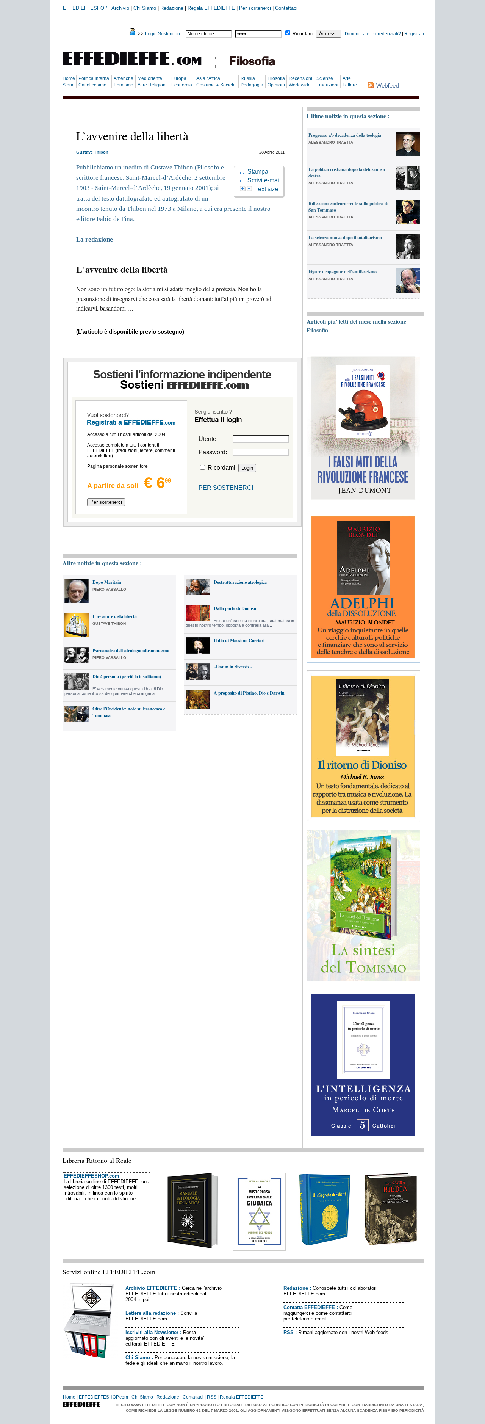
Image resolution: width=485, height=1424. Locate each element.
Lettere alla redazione (150, 1313)
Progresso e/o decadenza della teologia (344, 135)
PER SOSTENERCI (226, 488)
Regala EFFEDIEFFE (211, 8)
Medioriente (150, 78)
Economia (181, 85)
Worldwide (300, 85)
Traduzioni (327, 85)
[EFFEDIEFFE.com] (138, 66)
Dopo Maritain (106, 582)
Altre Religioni (152, 85)
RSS (288, 1332)
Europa (178, 78)
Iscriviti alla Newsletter (151, 1332)
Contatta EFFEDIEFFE (309, 1307)
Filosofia (276, 78)
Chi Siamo (144, 8)
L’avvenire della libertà (114, 616)
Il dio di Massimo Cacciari (239, 640)
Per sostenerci (255, 8)
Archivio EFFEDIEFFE (151, 1288)
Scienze (324, 78)
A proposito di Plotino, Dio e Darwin (249, 693)
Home (69, 78)
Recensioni (300, 78)
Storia (69, 85)
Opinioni (276, 85)
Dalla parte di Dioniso (235, 608)
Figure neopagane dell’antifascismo (342, 271)
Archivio (120, 8)
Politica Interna (93, 78)
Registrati (414, 33)
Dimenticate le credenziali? (373, 33)
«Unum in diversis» (233, 666)
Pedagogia (252, 85)
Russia (248, 78)
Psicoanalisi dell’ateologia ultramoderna (130, 650)
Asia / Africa (208, 78)
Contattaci (286, 8)
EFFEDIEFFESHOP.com (91, 1176)
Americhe (123, 78)
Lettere (350, 85)
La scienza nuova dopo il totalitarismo (345, 237)
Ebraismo (123, 85)
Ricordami (303, 33)
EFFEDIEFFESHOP (85, 8)
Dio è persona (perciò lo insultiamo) (126, 676)
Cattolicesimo (92, 85)
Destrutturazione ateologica (240, 582)
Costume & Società (216, 85)
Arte (347, 78)
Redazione (171, 8)
